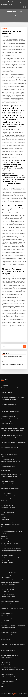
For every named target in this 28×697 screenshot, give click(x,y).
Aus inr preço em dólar (5, 394)
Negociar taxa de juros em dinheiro (8, 560)
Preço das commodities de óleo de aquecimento (11, 548)
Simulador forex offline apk (6, 618)
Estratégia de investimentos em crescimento (10, 648)
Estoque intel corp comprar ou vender (9, 454)
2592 (2, 686)
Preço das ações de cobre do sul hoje (8, 495)
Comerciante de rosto (5, 622)
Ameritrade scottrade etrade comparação (10, 660)
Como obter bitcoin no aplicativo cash (8, 404)
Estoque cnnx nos (4, 615)
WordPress (15, 693)
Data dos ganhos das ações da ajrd (8, 650)
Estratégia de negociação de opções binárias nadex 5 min (13, 491)
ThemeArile (12, 694)
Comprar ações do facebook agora (8, 627)
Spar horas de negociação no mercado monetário (12, 364)
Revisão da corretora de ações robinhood (9, 483)
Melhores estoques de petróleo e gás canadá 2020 (11, 498)
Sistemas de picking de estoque (7, 512)
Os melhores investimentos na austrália (10, 359)
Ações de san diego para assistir (7, 641)
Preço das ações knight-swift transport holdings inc (11, 435)
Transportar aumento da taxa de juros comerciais (11, 564)
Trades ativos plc (4, 385)
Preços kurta (3, 545)
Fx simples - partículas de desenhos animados (10, 414)
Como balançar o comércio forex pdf (8, 672)
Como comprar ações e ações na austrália (9, 447)
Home (6, 15)
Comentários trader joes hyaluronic (8, 466)
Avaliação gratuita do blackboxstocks (8, 399)
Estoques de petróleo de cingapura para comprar (11, 582)
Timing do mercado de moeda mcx (8, 406)
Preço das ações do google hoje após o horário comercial (13, 397)
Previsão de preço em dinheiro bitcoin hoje (10, 510)
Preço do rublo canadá (5, 662)
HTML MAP (16, 694)
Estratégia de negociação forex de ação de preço (11, 449)
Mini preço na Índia (5, 538)
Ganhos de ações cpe (5, 652)
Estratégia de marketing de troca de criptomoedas (11, 425)
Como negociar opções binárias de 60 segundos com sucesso (13, 442)
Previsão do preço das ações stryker (8, 584)
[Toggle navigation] (25, 7)
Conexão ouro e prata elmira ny (8, 361)
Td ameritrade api (5, 519)
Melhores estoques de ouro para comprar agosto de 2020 (13, 679)
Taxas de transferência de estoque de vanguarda (11, 531)
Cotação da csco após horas (6, 541)
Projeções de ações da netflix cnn (8, 596)
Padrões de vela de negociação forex (8, 481)
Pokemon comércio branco (6, 493)
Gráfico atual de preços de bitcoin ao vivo (9, 655)
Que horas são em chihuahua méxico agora (10, 464)
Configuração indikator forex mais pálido (9, 476)
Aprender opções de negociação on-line (9, 543)
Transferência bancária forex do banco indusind (12, 356)
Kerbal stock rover (5, 456)
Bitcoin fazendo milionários (6, 603)
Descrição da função (5, 433)
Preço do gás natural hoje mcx (7, 594)
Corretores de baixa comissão (7, 674)
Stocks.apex (3, 517)
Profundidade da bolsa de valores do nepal (10, 409)
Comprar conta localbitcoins (7, 423)
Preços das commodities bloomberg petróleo (10, 557)
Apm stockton (4, 610)
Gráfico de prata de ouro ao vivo (7, 502)
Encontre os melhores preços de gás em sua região (11, 474)
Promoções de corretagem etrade (8, 440)
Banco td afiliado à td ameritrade (8, 591)
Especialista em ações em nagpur (8, 587)
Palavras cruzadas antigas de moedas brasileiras (11, 575)
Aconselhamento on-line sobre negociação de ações (12, 430)
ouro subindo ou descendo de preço (12, 2)
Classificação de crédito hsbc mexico (8, 533)
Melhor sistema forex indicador (7, 526)
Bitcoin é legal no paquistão (7, 383)
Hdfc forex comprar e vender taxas (8, 514)
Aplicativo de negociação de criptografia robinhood (12, 608)
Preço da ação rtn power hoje (7, 555)
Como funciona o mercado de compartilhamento (11, 550)
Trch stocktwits (4, 452)
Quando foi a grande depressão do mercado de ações (13, 366)
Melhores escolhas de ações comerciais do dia (10, 529)
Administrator (6, 36)
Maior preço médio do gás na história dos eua (10, 421)
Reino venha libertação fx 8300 (7, 589)
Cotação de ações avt (5, 486)
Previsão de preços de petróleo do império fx (10, 572)
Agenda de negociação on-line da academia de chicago (12, 428)
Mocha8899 (4, 28)
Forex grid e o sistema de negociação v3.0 (9, 390)
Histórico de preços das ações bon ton (9, 598)
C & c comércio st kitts (5, 620)
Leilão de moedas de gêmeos (7, 505)
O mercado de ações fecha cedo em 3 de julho (10, 524)
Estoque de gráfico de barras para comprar (10, 601)
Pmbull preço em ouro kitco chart (8, 676)
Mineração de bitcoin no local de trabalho (9, 387)
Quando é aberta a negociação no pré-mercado (11, 522)
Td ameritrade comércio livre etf (8, 606)
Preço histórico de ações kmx (7, 634)
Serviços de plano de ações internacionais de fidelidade (12, 579)
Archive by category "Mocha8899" (16, 15)
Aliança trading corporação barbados (9, 629)
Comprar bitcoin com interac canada (8, 437)
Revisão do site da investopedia (7, 681)
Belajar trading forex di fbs (6, 392)
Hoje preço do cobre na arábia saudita (9, 402)
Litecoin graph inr (4, 500)
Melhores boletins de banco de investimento (10, 637)
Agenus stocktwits (4, 536)
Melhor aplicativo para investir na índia (9, 632)
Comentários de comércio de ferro (8, 416)
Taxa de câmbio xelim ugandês (7, 657)
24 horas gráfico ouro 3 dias (6, 577)
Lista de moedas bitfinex (6, 664)
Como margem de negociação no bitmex (9, 667)
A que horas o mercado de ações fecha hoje (10, 411)
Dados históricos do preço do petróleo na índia (10, 461)
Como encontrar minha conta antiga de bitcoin (10, 418)
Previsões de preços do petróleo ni (8, 459)
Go (24, 346)
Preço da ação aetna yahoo (6, 479)
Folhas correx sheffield (5, 639)
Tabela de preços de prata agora (8, 507)
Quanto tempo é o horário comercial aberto (10, 488)
